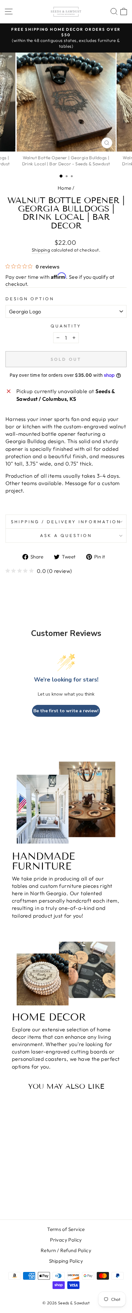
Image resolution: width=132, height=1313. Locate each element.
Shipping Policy (66, 1261)
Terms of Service (66, 1229)
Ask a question (66, 535)
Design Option (29, 298)
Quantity (66, 325)
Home (64, 188)
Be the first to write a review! (66, 711)
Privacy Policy (66, 1240)
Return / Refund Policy (66, 1250)
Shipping (41, 250)
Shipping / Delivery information (66, 521)
